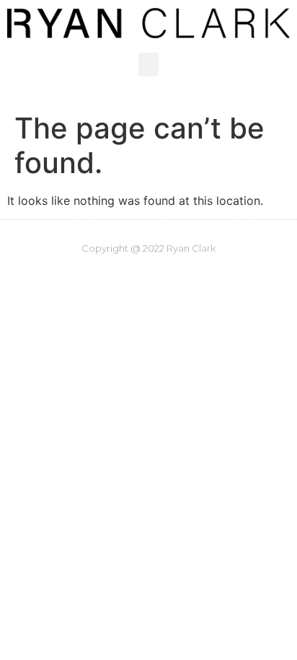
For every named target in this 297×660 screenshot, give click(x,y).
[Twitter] (148, 277)
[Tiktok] (209, 277)
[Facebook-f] (118, 277)
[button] (148, 64)
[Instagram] (88, 277)
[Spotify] (179, 277)
